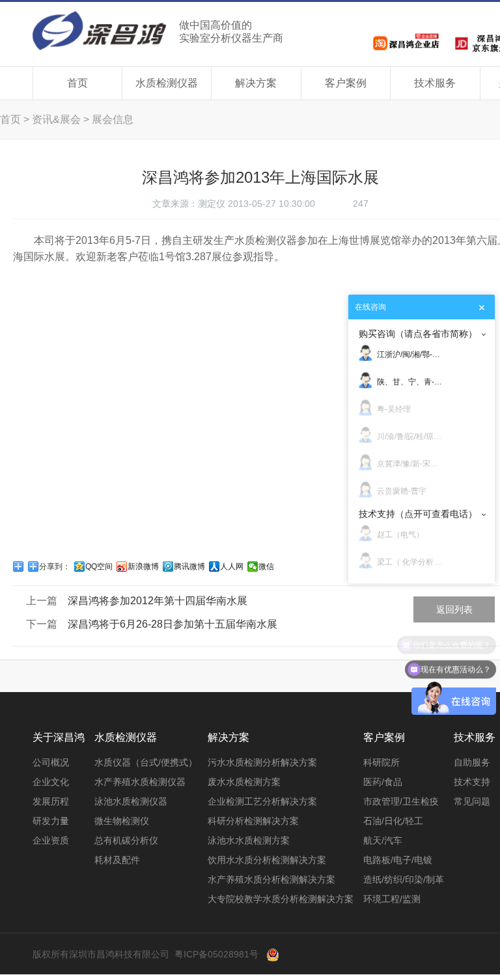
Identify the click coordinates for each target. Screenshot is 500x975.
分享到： (54, 566)
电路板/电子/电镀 (397, 860)
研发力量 (51, 821)
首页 (77, 82)
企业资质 (51, 840)
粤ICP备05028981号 (216, 954)
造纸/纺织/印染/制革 (403, 879)
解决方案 (256, 82)
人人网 (231, 566)
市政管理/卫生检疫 (401, 801)
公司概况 (51, 762)
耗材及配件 (117, 860)
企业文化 (51, 782)
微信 (266, 566)
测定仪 (211, 203)
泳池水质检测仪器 (130, 801)
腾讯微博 (189, 566)
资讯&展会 (56, 119)
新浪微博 (143, 566)
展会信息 (112, 119)
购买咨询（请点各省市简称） (418, 333)
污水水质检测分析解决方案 (262, 762)
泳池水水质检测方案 (249, 840)
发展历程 (51, 801)
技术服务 (435, 82)
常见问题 (472, 801)
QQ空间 (99, 566)
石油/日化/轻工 (393, 821)
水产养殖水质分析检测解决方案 (271, 879)
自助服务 (472, 762)
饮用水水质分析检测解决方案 (267, 860)
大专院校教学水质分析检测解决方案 (281, 899)
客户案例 (346, 82)
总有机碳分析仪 (126, 840)
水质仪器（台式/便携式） (145, 762)
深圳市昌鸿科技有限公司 (158, 30)
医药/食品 (382, 782)
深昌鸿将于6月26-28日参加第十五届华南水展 (172, 624)
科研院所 (381, 762)
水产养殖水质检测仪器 (140, 782)
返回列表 (454, 609)
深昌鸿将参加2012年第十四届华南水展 (157, 600)
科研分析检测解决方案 (253, 821)
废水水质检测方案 (244, 782)
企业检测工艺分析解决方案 (262, 801)
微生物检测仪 (121, 821)
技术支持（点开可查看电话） (418, 514)
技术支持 (472, 782)
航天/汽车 (382, 840)
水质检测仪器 (166, 82)
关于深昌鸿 (59, 737)
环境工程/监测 (392, 899)
